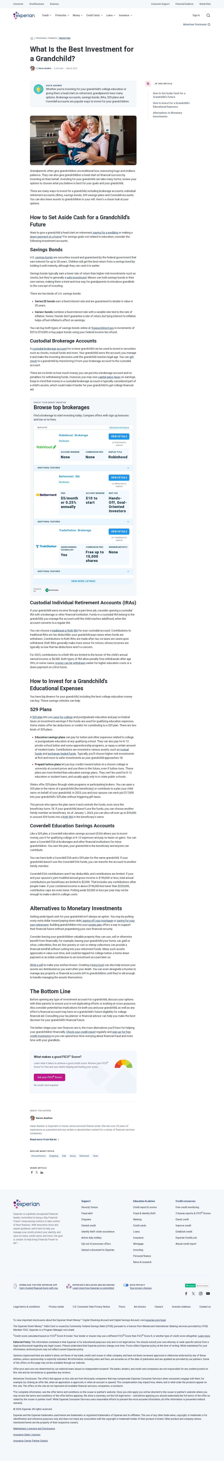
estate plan (95, 924)
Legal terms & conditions (26, 1306)
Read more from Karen (43, 1139)
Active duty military (91, 1237)
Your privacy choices (141, 1288)
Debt (64, 1156)
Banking (137, 1219)
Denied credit (88, 1225)
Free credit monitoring (187, 1207)
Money (76, 15)
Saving (73, 1156)
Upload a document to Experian (97, 1249)
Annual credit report (186, 1243)
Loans (109, 15)
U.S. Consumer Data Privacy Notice (91, 1306)
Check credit (182, 1219)
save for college (63, 717)
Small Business (36, 4)
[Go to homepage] (32, 38)
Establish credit (184, 1231)
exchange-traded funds (62, 753)
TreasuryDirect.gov (102, 328)
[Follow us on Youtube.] (208, 1293)
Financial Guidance (184, 4)
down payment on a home (45, 236)
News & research (142, 1262)
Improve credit (183, 1225)
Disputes (86, 1219)
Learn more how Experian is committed (93, 1288)
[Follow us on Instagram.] (200, 1293)
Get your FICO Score (49, 1077)
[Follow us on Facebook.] (186, 1293)
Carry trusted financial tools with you (38, 1288)
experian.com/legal (155, 1320)
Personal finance (46, 38)
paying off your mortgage (98, 920)
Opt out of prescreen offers (96, 1243)
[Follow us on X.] (193, 1293)
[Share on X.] (37, 1171)
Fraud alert (87, 1213)
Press (122, 1306)
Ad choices (140, 1306)
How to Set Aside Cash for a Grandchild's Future (169, 95)
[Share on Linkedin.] (42, 1171)
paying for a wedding (105, 232)
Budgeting (54, 1156)
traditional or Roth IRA (65, 630)
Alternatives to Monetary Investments (167, 114)
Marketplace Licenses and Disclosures (34, 1428)
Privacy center (56, 1306)
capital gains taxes (109, 377)
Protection (60, 15)
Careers (159, 1306)
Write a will (36, 965)
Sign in (196, 15)
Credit (45, 15)
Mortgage (138, 1243)
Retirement (84, 1156)
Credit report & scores (145, 1207)
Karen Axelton (45, 68)
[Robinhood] (46, 447)
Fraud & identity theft (144, 1213)
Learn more (204, 1336)
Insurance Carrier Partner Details (30, 1440)
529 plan (37, 717)
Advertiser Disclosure (194, 24)
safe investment (77, 277)
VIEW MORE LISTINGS (83, 581)
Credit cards (139, 1225)
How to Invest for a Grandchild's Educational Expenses (171, 105)
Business (54, 4)
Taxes (95, 1156)
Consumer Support (160, 4)
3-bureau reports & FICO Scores (193, 1213)
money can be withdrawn (70, 663)
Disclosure (64, 441)
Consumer (18, 4)
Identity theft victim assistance (97, 1231)
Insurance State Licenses (26, 1434)
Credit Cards (93, 15)
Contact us (205, 1306)
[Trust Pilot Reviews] (197, 1285)
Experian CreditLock (186, 1237)
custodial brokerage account (49, 348)
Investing (65, 38)
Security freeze (89, 1207)
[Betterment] (46, 495)
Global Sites (205, 4)
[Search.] (208, 15)
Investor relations (181, 1306)
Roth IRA (68, 816)
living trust (97, 965)
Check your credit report (81, 1031)
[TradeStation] (46, 546)
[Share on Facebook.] (32, 1171)
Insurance (124, 15)
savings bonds (44, 257)
